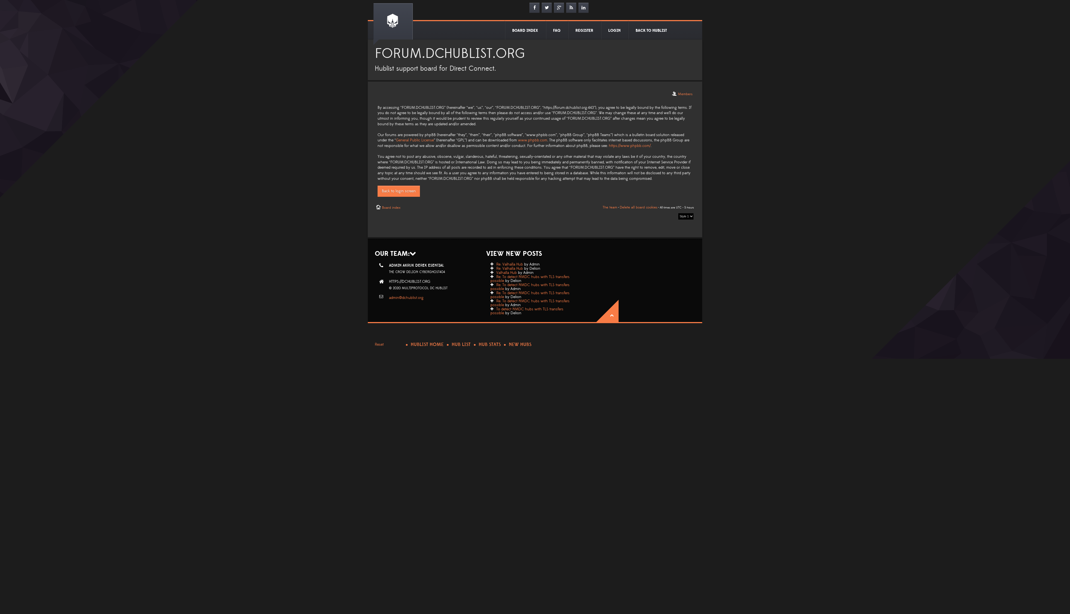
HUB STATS (490, 345)
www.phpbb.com (532, 140)
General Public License (415, 140)
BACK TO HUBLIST (651, 30)
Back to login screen (399, 191)
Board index (391, 207)
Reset (379, 344)
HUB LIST (461, 345)
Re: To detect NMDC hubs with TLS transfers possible (530, 278)
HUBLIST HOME (427, 345)
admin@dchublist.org (406, 297)
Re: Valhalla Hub (509, 264)
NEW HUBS (520, 345)
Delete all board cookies (638, 207)
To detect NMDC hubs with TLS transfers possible (526, 311)
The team (610, 207)
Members (685, 94)
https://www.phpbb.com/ (630, 145)
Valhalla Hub (506, 272)
